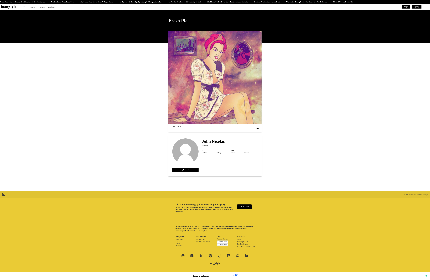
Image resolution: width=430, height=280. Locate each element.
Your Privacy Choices (222, 275)
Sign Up (416, 7)
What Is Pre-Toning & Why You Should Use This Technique (294, 2)
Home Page (179, 239)
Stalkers (204, 153)
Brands (42, 7)
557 (232, 150)
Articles (32, 7)
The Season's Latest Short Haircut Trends (255, 2)
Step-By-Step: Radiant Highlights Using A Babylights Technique (128, 2)
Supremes (178, 245)
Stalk (186, 170)
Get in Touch (244, 207)
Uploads (232, 153)
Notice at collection (200, 276)
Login (406, 7)
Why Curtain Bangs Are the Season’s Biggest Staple (84, 2)
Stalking (218, 153)
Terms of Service (222, 239)
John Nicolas (176, 127)
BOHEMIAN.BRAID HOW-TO (330, 2)
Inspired (246, 153)
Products (51, 7)
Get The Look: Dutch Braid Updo (50, 2)
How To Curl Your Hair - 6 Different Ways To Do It (172, 2)
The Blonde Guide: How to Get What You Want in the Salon (215, 2)
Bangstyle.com (200, 239)
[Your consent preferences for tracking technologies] (426, 276)
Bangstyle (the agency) (203, 241)
